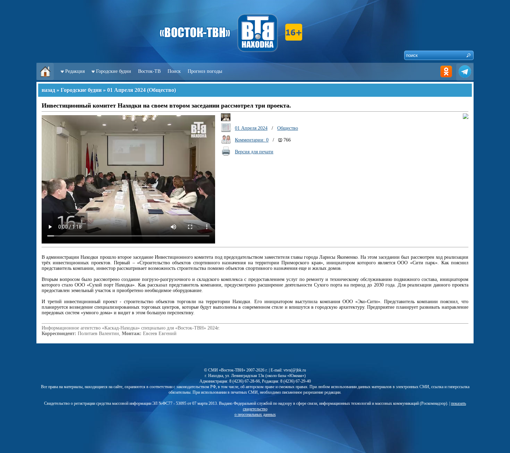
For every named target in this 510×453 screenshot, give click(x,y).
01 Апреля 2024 (126, 90)
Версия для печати (254, 151)
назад (48, 90)
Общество (161, 90)
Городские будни (113, 71)
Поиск (174, 71)
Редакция (75, 71)
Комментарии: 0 (252, 140)
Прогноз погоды (205, 71)
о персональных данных (255, 414)
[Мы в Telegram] (465, 78)
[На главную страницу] (45, 78)
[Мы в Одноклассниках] (446, 78)
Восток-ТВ (149, 71)
